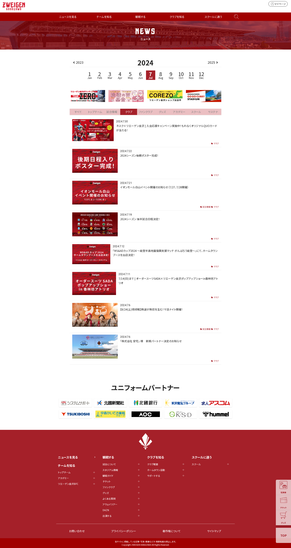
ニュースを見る (67, 17)
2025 (211, 62)
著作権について (172, 531)
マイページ (280, 4)
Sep (171, 75)
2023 (79, 62)
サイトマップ (214, 531)
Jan (89, 75)
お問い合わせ (77, 531)
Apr (120, 75)
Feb (99, 75)
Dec (201, 75)
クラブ (216, 143)
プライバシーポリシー (123, 531)
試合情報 (206, 206)
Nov (191, 75)
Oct (181, 75)
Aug (160, 75)
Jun (140, 75)
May (130, 75)
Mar (110, 75)
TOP (283, 535)
